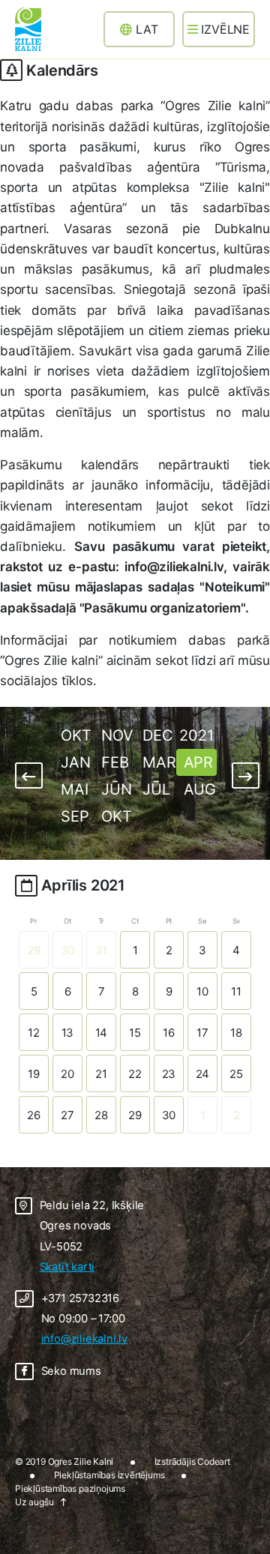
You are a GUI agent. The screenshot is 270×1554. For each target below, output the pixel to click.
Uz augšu (34, 1502)
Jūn (116, 789)
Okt (76, 735)
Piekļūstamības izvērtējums (109, 1475)
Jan (75, 762)
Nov (117, 735)
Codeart (213, 1461)
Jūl (156, 789)
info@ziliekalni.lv (84, 1339)
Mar (159, 762)
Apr (198, 762)
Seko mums (71, 1371)
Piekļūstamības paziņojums (70, 1488)
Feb (114, 762)
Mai (74, 789)
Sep (74, 816)
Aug (200, 789)
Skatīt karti (67, 1267)
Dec (157, 735)
